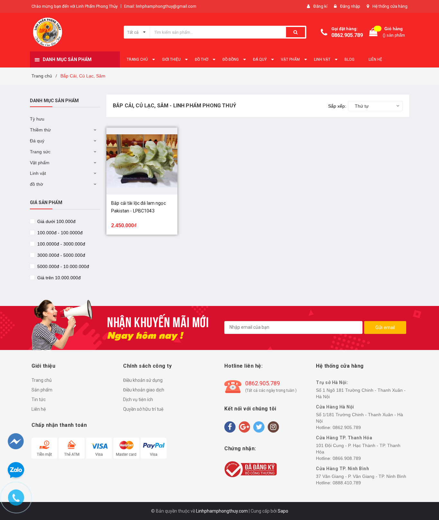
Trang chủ (41, 380)
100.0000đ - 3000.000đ (60, 244)
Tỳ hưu (37, 118)
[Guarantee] (250, 468)
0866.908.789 (347, 458)
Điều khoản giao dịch (143, 389)
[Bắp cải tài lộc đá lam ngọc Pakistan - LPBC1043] (141, 161)
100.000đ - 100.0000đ (59, 232)
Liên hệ (38, 409)
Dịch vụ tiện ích (138, 399)
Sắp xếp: (337, 106)
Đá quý (37, 140)
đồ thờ (36, 184)
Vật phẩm (39, 162)
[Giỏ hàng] (373, 32)
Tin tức (38, 399)
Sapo (283, 511)
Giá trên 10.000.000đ (58, 277)
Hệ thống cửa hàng (390, 6)
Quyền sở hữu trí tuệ (143, 409)
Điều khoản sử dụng (143, 380)
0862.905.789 (347, 35)
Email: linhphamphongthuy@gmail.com (160, 6)
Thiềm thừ (40, 129)
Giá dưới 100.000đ (56, 221)
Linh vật (38, 173)
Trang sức (40, 151)
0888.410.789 (347, 482)
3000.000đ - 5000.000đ (60, 255)
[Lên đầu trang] (422, 481)
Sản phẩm (41, 389)
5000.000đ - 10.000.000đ (62, 266)
